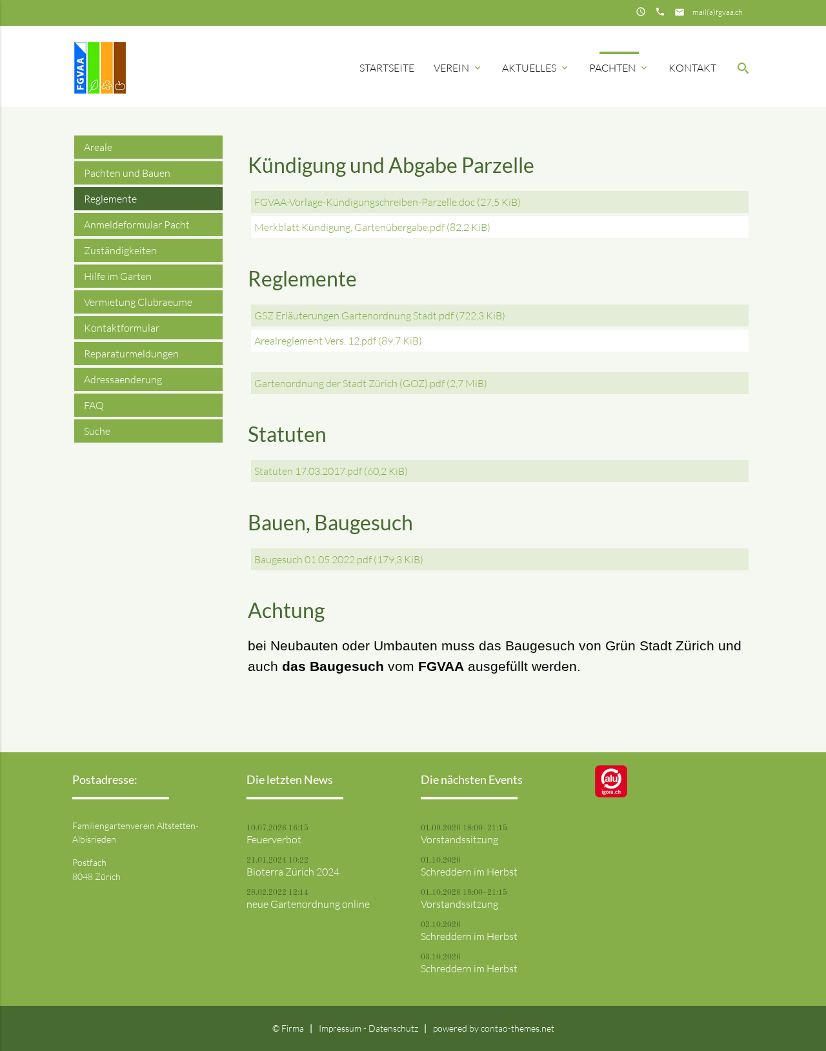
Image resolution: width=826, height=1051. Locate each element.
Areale (98, 147)
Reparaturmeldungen (131, 353)
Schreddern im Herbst (469, 871)
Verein (458, 67)
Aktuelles (536, 67)
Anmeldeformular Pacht (137, 224)
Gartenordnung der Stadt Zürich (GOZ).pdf (370, 383)
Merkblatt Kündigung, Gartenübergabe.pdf (372, 227)
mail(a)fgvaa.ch (717, 12)
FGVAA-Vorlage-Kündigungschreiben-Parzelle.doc (387, 201)
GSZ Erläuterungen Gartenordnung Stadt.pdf (379, 315)
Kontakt (692, 67)
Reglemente (110, 198)
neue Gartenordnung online (308, 904)
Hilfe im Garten (118, 276)
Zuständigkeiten (120, 250)
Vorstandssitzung (459, 839)
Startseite (386, 67)
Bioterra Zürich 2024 (293, 871)
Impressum (341, 1028)
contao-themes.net (517, 1028)
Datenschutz (393, 1028)
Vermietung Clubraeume (138, 301)
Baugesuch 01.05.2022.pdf (338, 559)
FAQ (94, 405)
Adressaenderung (123, 379)
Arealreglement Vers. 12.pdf (338, 340)
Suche (97, 431)
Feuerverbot (274, 839)
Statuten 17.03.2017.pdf (331, 471)
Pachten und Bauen (127, 172)
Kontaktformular (121, 327)
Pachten (619, 67)
